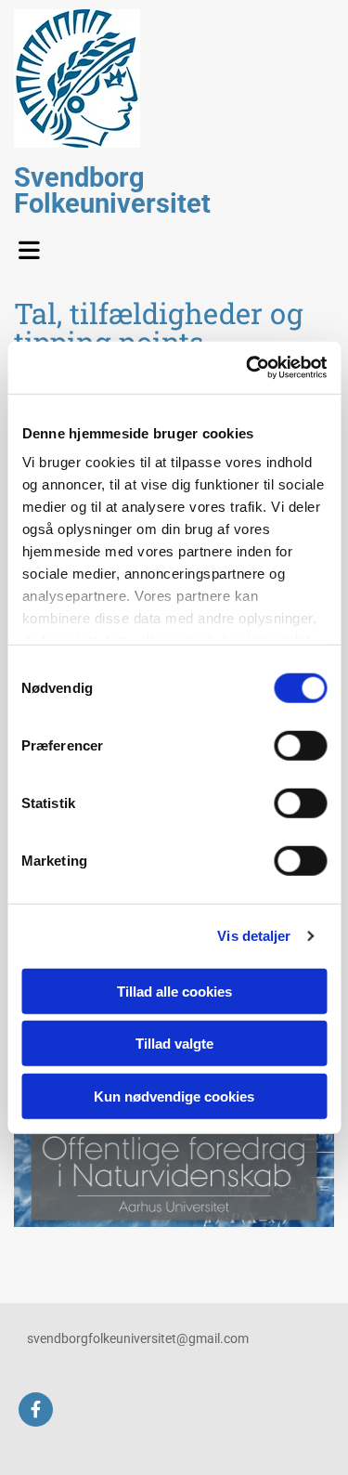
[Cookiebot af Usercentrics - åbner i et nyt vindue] (248, 368)
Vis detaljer (253, 936)
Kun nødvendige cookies (174, 1095)
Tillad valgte (174, 1043)
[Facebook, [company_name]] (35, 1409)
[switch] (300, 745)
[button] (33, 245)
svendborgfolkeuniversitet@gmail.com (138, 1338)
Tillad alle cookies (174, 991)
